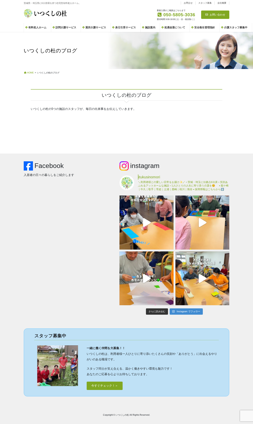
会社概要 (221, 3)
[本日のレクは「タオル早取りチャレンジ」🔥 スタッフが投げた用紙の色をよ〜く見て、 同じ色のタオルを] (202, 278)
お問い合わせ (217, 14)
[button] (105, 386)
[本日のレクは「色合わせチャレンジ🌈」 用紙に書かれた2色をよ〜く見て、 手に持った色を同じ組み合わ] (146, 278)
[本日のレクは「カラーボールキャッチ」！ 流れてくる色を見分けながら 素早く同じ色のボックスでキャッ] (202, 222)
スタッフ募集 (205, 3)
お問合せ (188, 3)
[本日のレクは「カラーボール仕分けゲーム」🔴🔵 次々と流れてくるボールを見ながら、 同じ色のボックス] (146, 222)
